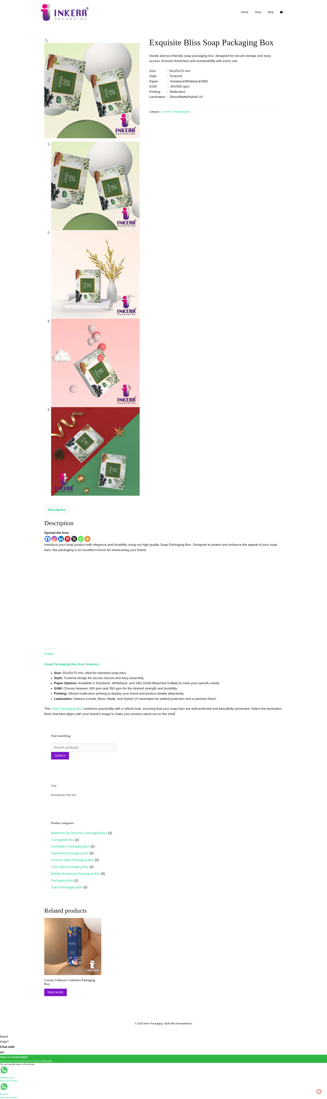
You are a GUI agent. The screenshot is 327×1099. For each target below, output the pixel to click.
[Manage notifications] (319, 1091)
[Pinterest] (68, 539)
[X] (74, 539)
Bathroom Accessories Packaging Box (79, 833)
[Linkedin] (61, 539)
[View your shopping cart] (281, 12)
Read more (55, 992)
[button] (46, 40)
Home (244, 12)
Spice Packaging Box (67, 887)
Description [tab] (57, 510)
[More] (87, 539)
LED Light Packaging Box (70, 867)
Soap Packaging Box (66, 708)
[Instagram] (54, 539)
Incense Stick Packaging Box (72, 860)
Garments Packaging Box (70, 853)
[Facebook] (48, 539)
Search (60, 755)
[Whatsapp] (81, 539)
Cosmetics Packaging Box (175, 111)
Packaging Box (62, 880)
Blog (270, 12)
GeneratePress (183, 1023)
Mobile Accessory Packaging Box (75, 873)
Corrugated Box (62, 840)
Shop (258, 12)
